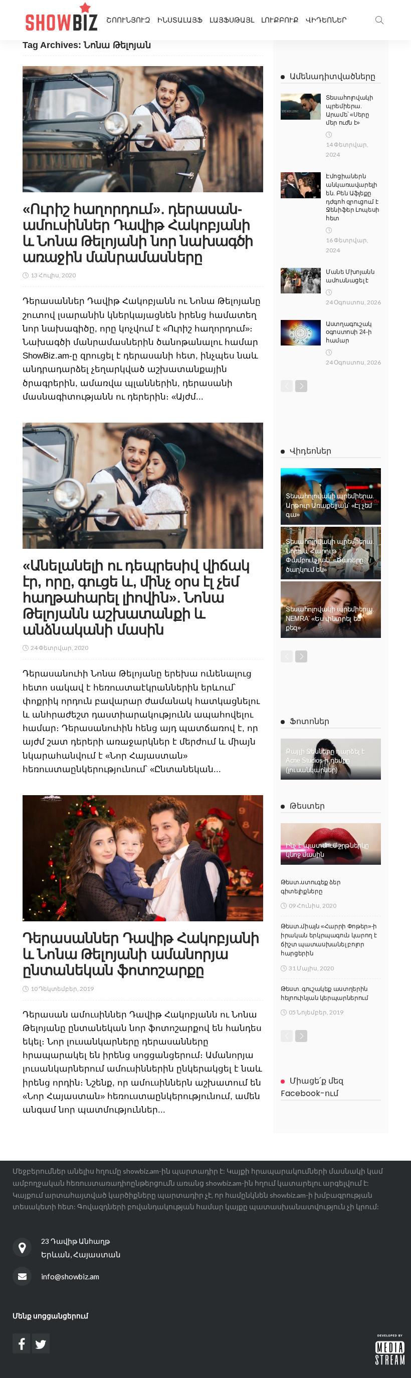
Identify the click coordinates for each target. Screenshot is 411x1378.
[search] (379, 20)
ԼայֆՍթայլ (232, 20)
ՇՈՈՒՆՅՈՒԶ (128, 20)
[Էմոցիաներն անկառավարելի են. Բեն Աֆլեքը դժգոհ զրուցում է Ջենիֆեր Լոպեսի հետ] (301, 185)
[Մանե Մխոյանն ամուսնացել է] (301, 280)
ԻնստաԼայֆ (179, 20)
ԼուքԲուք (280, 20)
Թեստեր (307, 806)
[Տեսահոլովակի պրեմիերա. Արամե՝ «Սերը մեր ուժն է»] (301, 107)
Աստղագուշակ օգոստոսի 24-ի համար (349, 332)
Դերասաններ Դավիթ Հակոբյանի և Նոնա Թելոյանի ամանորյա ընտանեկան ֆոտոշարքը (141, 954)
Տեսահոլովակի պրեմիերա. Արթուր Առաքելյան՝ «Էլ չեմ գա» (330, 505)
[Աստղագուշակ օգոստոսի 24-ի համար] (301, 333)
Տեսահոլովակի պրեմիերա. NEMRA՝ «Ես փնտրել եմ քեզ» (330, 618)
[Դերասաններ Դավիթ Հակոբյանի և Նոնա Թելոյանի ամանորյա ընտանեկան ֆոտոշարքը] (143, 858)
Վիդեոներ (326, 20)
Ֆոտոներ (309, 721)
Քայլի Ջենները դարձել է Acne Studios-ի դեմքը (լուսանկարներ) (325, 761)
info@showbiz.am (70, 1276)
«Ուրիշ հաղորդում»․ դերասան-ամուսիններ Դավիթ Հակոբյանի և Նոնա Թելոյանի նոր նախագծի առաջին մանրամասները (138, 233)
